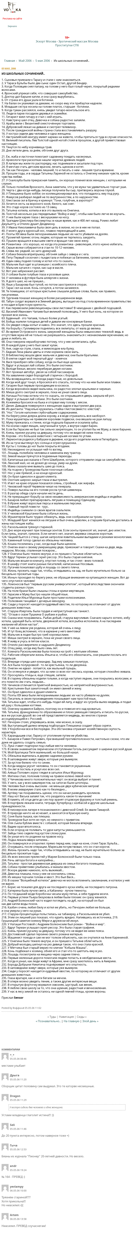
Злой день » (90, 1021)
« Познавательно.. (48, 1021)
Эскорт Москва (46, 41)
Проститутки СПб (67, 45)
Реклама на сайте (12, 18)
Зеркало (12, 26)
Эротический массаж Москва (78, 41)
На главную (71, 1021)
